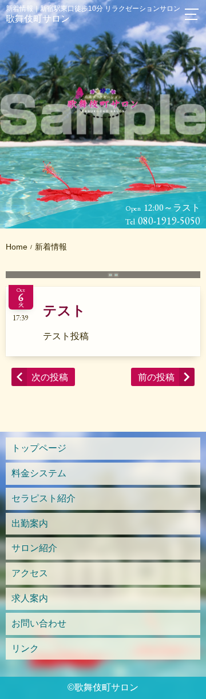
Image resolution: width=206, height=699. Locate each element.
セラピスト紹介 (43, 498)
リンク (25, 648)
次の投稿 (49, 377)
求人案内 (29, 598)
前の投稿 (156, 377)
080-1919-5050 (169, 220)
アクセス (29, 573)
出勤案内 (29, 523)
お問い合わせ (38, 623)
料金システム (38, 473)
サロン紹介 (34, 548)
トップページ (38, 448)
